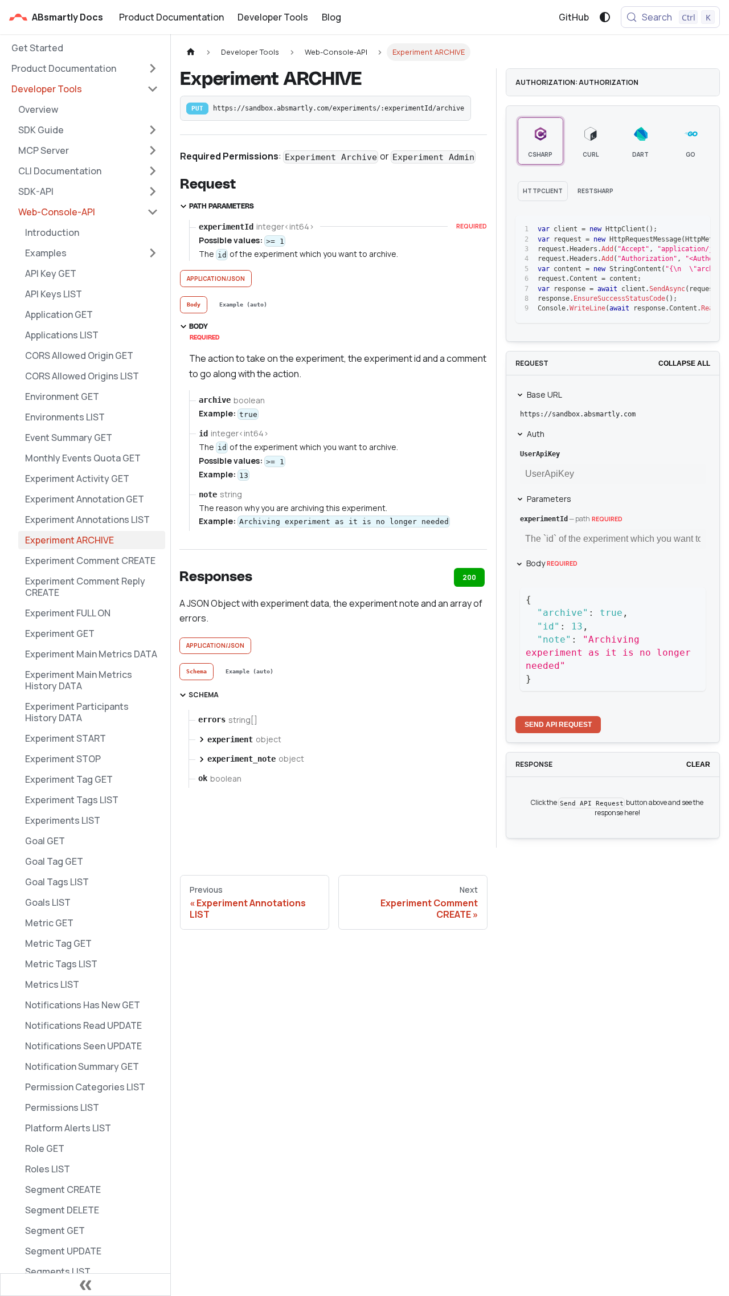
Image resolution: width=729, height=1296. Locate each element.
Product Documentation (171, 17)
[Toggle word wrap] (655, 229)
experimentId (544, 519)
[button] (85, 68)
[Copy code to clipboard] (675, 229)
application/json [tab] (216, 279)
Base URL (544, 394)
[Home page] (191, 52)
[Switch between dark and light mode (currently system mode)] (605, 17)
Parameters (549, 498)
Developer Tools (272, 17)
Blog (331, 17)
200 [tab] (469, 577)
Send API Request (558, 725)
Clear (698, 764)
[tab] (193, 304)
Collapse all (684, 363)
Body (552, 563)
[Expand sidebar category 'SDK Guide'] (152, 130)
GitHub (574, 17)
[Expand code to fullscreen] (696, 229)
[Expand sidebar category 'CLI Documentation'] (152, 171)
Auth (535, 433)
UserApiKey (540, 454)
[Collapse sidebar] (85, 1284)
